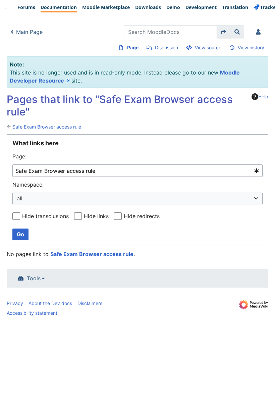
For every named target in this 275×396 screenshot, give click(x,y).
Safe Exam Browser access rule (46, 127)
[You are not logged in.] (259, 32)
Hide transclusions (45, 216)
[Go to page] (223, 32)
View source (208, 47)
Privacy (15, 303)
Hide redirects (142, 216)
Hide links (96, 216)
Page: (19, 156)
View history (251, 47)
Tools (34, 278)
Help (263, 96)
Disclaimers (89, 303)
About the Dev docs (50, 303)
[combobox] (137, 170)
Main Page (29, 32)
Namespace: (28, 184)
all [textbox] (19, 198)
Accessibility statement (32, 313)
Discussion (166, 47)
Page (133, 47)
